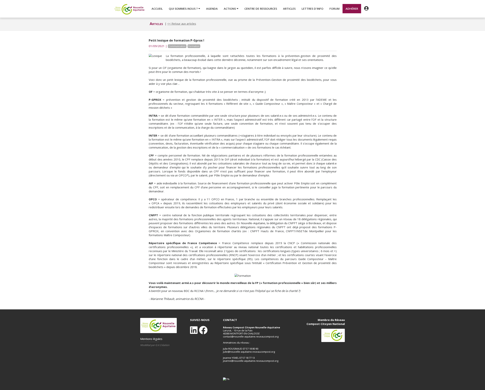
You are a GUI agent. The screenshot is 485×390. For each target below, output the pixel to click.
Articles (289, 8)
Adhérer (352, 8)
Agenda (212, 8)
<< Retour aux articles (181, 23)
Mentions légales (151, 339)
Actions (230, 8)
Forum (334, 8)
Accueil (157, 8)
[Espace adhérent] (366, 8)
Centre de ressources (260, 8)
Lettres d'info (312, 8)
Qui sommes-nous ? (183, 8)
